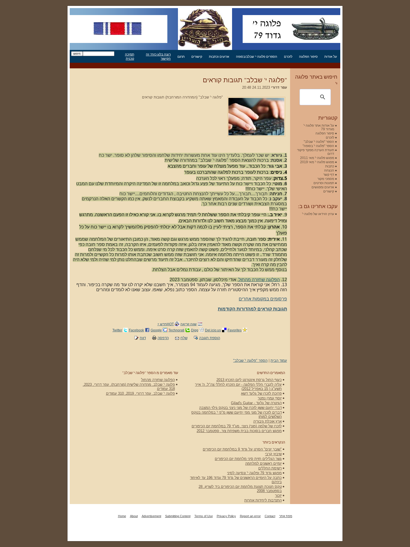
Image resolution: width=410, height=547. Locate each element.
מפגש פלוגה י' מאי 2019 (317, 162)
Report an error (250, 516)
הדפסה (163, 338)
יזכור (278, 495)
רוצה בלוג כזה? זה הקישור (158, 56)
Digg (194, 330)
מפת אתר (285, 516)
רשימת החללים (270, 468)
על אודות (330, 56)
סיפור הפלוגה (308, 56)
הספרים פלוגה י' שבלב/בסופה (256, 56)
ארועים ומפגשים (323, 187)
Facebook (136, 330)
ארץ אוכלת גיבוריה (267, 421)
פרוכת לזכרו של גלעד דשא (261, 393)
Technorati (176, 330)
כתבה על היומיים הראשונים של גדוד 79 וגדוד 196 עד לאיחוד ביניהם (236, 480)
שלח (183, 338)
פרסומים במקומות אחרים (263, 299)
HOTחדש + (165, 324)
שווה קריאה (188, 324)
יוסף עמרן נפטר (270, 398)
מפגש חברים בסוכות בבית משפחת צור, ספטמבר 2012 (239, 431)
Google (156, 330)
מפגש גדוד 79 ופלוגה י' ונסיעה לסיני (254, 473)
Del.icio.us (213, 330)
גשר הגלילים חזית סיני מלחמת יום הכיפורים (248, 459)
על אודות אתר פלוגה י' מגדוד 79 (318, 127)
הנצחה (329, 170)
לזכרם (288, 56)
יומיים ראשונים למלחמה (263, 463)
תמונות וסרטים (323, 183)
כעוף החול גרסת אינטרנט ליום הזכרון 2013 (249, 380)
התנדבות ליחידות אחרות (263, 500)
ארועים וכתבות (219, 56)
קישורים (196, 56)
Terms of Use (203, 516)
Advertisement (151, 516)
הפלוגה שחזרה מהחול (259, 279)
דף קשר (328, 174)
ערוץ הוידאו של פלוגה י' (318, 214)
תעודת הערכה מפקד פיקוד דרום (315, 151)
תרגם (181, 56)
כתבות (329, 166)
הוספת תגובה (209, 338)
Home (122, 516)
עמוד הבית (279, 360)
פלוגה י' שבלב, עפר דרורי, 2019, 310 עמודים (140, 393)
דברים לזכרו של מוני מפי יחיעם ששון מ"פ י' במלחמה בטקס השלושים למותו (236, 414)
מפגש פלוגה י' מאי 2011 (317, 158)
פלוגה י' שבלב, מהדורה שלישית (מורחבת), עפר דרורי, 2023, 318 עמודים (129, 386)
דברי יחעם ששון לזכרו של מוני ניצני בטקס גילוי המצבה (240, 408)
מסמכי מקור (325, 178)
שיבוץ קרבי (273, 454)
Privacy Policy (226, 516)
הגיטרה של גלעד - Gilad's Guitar (256, 403)
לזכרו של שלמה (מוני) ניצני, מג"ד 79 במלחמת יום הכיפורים (237, 426)
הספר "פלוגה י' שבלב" (250, 360)
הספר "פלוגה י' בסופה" (318, 146)
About (134, 516)
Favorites (235, 330)
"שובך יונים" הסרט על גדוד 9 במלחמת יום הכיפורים (242, 449)
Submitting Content (177, 516)
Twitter (117, 330)
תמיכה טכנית (129, 56)
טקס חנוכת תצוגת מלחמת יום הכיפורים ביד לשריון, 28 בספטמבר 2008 (240, 489)
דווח (143, 338)
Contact (270, 516)
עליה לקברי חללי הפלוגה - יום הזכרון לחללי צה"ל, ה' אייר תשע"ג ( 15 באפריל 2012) (238, 386)
